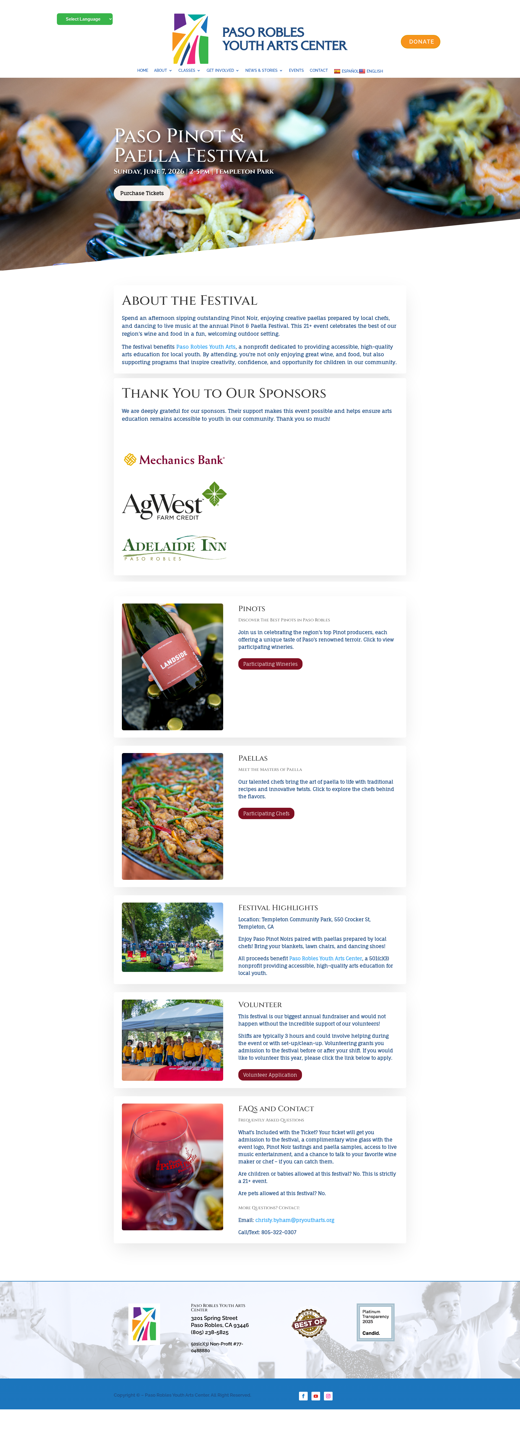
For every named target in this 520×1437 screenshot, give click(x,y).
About (160, 71)
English (375, 71)
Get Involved (220, 71)
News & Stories (261, 71)
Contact (319, 71)
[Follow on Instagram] (328, 1396)
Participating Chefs (266, 813)
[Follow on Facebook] (303, 1396)
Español (350, 71)
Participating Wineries (270, 664)
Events (296, 71)
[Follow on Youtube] (315, 1396)
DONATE (421, 41)
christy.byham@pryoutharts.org (294, 1220)
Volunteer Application (270, 1075)
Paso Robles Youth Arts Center (325, 958)
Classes (186, 71)
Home (142, 71)
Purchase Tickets (142, 193)
